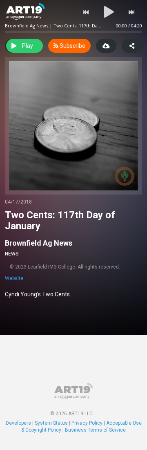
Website (14, 278)
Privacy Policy (86, 423)
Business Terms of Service (95, 430)
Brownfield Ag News (38, 243)
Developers (18, 423)
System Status (51, 423)
